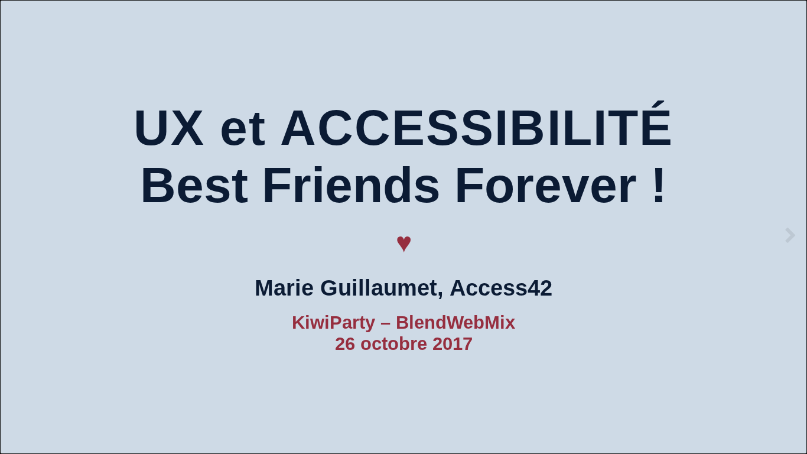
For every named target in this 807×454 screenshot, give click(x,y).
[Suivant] (791, 235)
